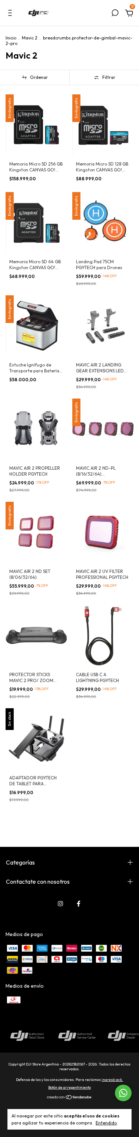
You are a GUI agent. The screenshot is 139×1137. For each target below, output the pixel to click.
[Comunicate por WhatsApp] (123, 1093)
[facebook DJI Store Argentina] (79, 904)
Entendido (106, 1123)
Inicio (11, 38)
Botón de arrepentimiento (69, 1087)
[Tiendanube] (69, 1098)
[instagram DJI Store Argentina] (60, 904)
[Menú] (11, 14)
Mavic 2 (29, 38)
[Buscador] (115, 14)
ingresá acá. (112, 1079)
